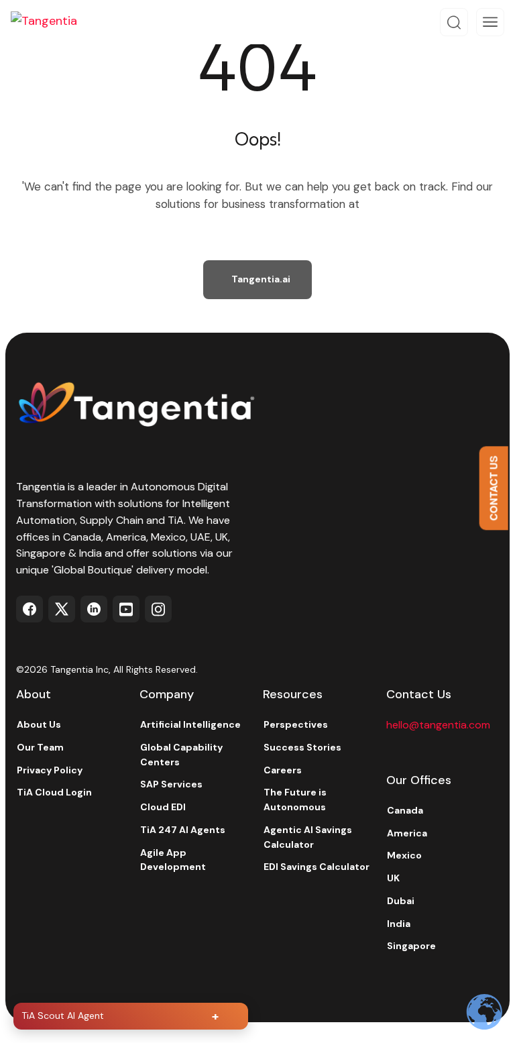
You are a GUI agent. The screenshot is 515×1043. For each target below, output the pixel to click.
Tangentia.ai (260, 279)
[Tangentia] (54, 22)
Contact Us (493, 487)
